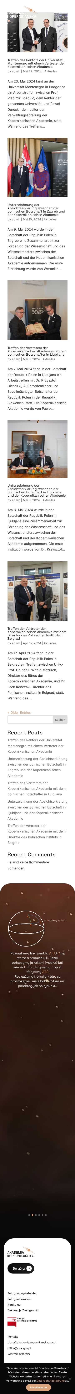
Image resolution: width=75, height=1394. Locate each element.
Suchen (60, 719)
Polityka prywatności (22, 1293)
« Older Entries (19, 712)
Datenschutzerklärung (50, 1380)
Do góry (19, 1268)
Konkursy (14, 1304)
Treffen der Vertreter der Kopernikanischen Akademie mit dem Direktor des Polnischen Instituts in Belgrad (37, 633)
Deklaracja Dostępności (23, 1310)
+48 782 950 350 (19, 1354)
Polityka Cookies (19, 1299)
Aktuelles (50, 71)
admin (16, 71)
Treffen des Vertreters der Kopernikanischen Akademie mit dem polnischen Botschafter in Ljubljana (37, 351)
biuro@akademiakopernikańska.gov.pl (32, 1342)
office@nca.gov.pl (19, 1348)
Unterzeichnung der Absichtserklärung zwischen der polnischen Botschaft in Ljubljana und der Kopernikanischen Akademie (37, 490)
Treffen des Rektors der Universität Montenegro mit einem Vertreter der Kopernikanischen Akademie (36, 63)
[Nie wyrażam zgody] (70, 1379)
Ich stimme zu (38, 1387)
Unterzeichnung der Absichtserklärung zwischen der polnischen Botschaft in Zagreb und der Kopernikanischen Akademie (36, 210)
